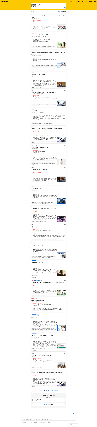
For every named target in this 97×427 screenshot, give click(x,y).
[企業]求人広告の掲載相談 (46, 422)
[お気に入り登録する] (65, 14)
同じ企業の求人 (33, 277)
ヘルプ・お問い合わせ (25, 422)
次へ (56, 390)
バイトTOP (23, 419)
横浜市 (31, 419)
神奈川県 (27, 419)
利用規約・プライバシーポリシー (37, 422)
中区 (34, 419)
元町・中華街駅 (38, 419)
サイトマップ (30, 422)
